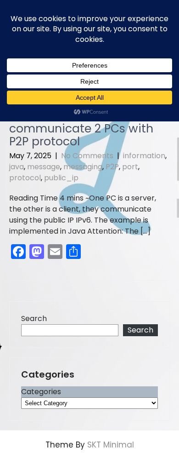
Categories (41, 391)
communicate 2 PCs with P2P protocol (81, 134)
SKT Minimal (110, 444)
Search (34, 318)
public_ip (61, 177)
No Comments (87, 155)
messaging (82, 166)
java (16, 166)
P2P (112, 166)
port (130, 166)
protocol (25, 177)
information (144, 155)
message (43, 166)
